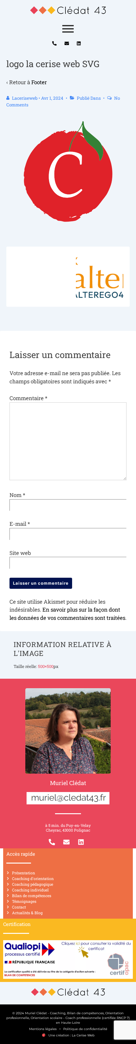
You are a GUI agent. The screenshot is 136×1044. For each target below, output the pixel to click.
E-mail (17, 523)
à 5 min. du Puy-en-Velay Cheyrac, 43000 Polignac (68, 828)
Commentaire (28, 398)
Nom (15, 495)
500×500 (45, 666)
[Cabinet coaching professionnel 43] (68, 10)
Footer (39, 82)
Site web (20, 553)
